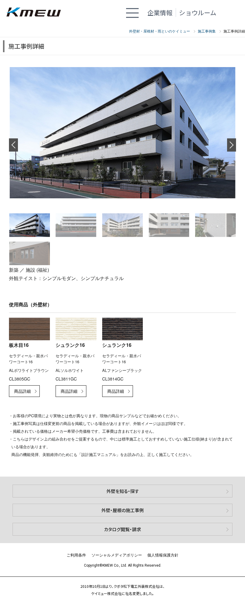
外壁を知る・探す (122, 491)
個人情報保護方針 (162, 555)
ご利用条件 (76, 555)
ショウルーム (197, 12)
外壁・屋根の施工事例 (122, 510)
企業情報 (159, 12)
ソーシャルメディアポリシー (116, 555)
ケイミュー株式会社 (36, 13)
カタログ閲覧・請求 (122, 529)
